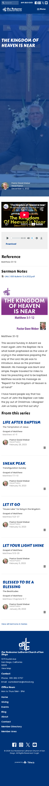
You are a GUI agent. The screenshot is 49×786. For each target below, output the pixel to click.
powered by (23, 764)
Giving (4, 702)
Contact (6, 721)
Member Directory (11, 726)
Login (36, 753)
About (4, 716)
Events (5, 707)
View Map (6, 668)
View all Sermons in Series (14, 624)
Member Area (8, 731)
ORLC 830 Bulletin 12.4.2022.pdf (20, 276)
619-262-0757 (27, 2)
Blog (3, 711)
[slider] (15, 238)
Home (4, 697)
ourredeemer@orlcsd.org (21, 681)
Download (11, 244)
